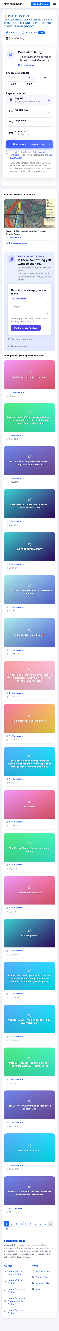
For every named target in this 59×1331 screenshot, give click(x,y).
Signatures (34, 32)
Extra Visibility (16, 38)
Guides (8, 1265)
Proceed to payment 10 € (31, 144)
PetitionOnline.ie (12, 3)
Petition (12, 32)
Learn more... (29, 65)
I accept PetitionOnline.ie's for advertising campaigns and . (31, 155)
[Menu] (54, 4)
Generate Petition (28, 327)
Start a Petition (40, 4)
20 (7, 1229)
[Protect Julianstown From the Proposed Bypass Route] (29, 222)
